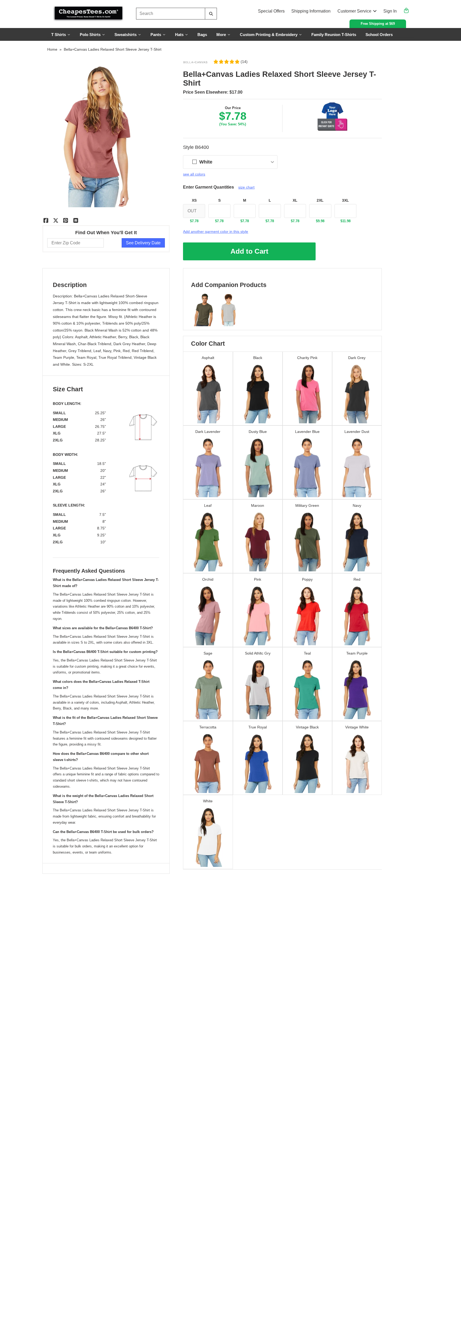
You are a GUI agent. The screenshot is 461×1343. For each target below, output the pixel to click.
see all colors (194, 174)
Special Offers (271, 11)
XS (194, 200)
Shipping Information (311, 11)
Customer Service (354, 11)
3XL (345, 200)
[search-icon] (211, 14)
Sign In (390, 11)
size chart (246, 187)
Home (52, 49)
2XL (320, 200)
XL (295, 200)
